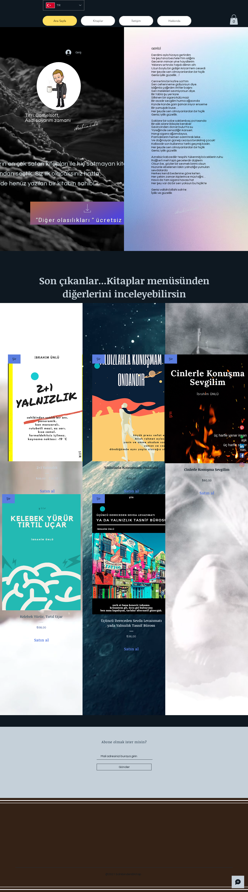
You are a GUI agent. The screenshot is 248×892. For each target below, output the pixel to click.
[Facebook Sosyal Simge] (242, 455)
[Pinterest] (242, 427)
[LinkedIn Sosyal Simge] (242, 446)
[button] (234, 20)
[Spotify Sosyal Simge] (242, 437)
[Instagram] (242, 464)
